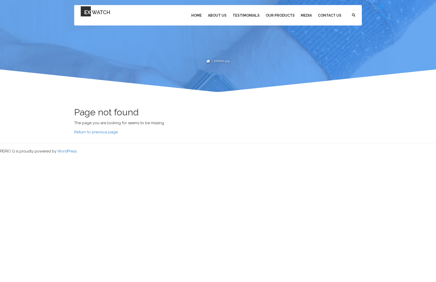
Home (196, 15)
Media (306, 15)
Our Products (280, 15)
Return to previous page (96, 132)
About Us (217, 15)
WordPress (67, 151)
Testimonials (246, 15)
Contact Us (329, 15)
